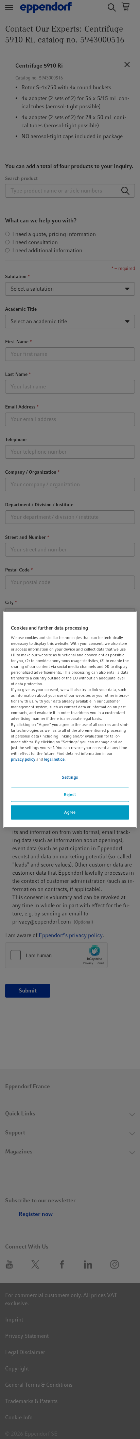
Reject (70, 794)
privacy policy (23, 759)
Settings (70, 777)
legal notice (54, 759)
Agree (70, 811)
